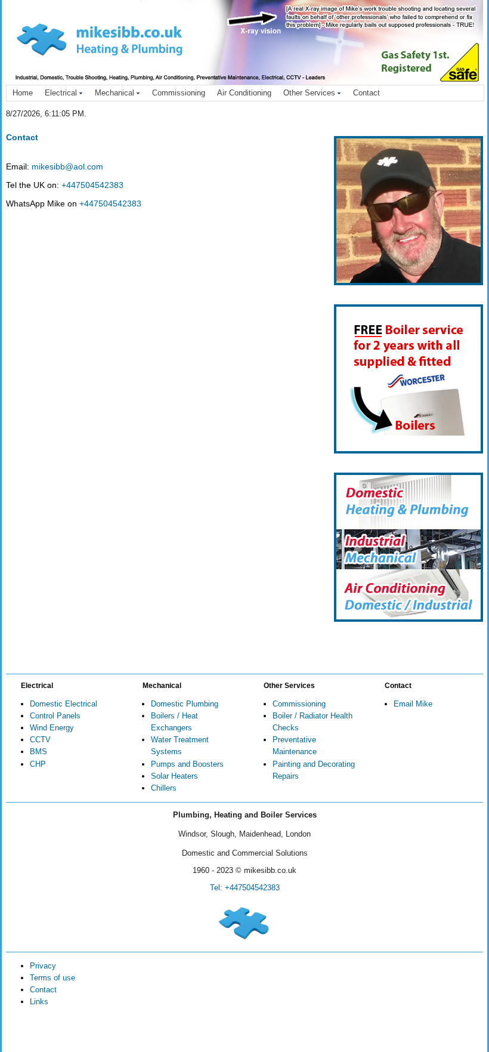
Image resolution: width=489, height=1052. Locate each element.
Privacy (43, 965)
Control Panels (55, 715)
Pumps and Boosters (187, 764)
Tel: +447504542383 (245, 887)
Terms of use (52, 977)
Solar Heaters (174, 776)
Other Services (309, 92)
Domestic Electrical (63, 703)
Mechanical (114, 92)
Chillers (164, 787)
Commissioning (178, 92)
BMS (38, 751)
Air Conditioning (244, 92)
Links (39, 1001)
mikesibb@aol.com (67, 166)
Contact (366, 92)
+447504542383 (92, 185)
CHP (38, 764)
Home (23, 92)
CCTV (40, 739)
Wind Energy (52, 727)
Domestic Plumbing (184, 703)
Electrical (61, 92)
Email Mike (413, 703)
